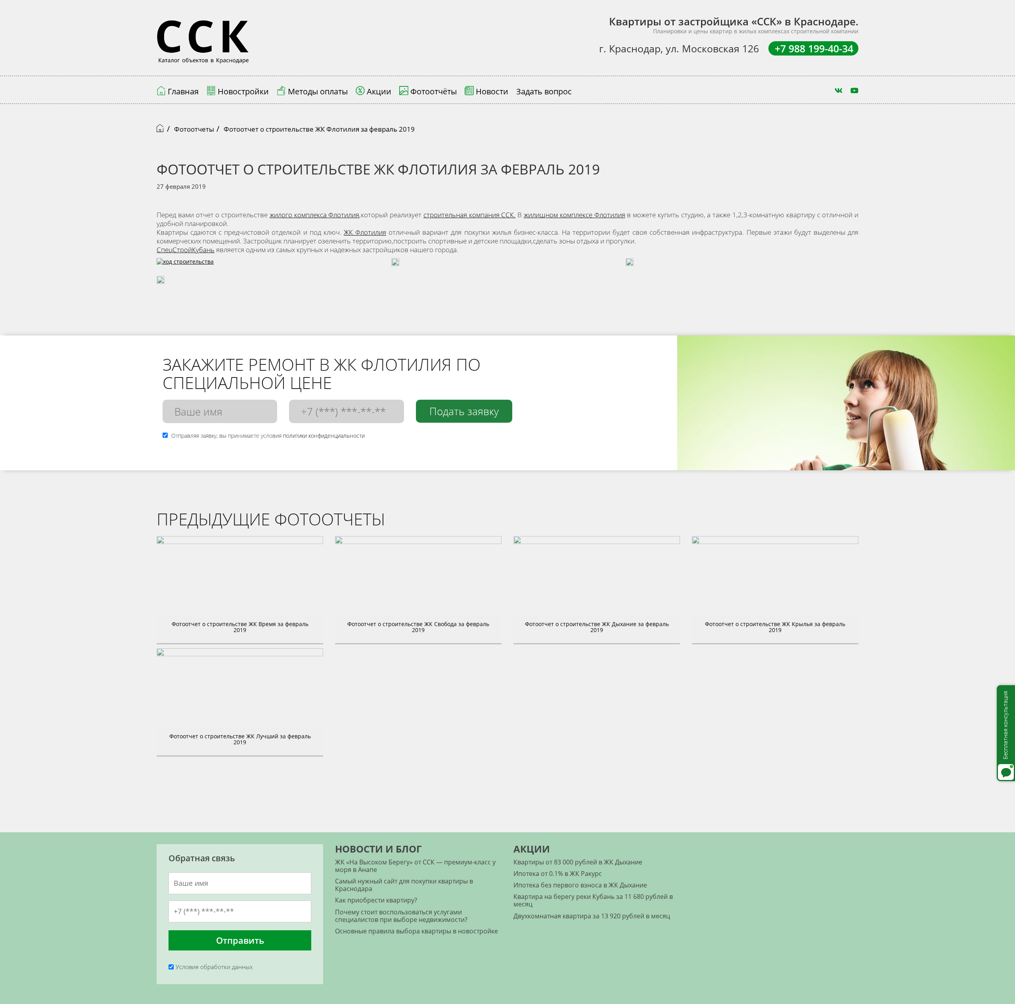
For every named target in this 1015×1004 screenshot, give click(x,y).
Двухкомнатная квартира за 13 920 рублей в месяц (591, 916)
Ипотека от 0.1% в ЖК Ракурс (557, 873)
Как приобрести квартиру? (376, 900)
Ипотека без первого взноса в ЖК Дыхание (580, 885)
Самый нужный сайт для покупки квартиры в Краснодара (404, 885)
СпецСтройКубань (185, 249)
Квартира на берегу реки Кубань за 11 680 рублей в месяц (593, 900)
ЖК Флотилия (365, 232)
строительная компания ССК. (469, 214)
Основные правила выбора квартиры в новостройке (416, 931)
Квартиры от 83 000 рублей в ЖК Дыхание (577, 862)
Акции (531, 848)
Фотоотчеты (194, 129)
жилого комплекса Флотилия (315, 214)
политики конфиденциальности (324, 435)
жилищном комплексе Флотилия (574, 214)
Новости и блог (378, 848)
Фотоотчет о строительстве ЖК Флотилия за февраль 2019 (319, 129)
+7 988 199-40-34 (814, 48)
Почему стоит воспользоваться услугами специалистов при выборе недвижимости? (401, 916)
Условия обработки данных (214, 967)
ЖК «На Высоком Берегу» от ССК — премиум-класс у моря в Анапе (415, 866)
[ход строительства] (185, 265)
